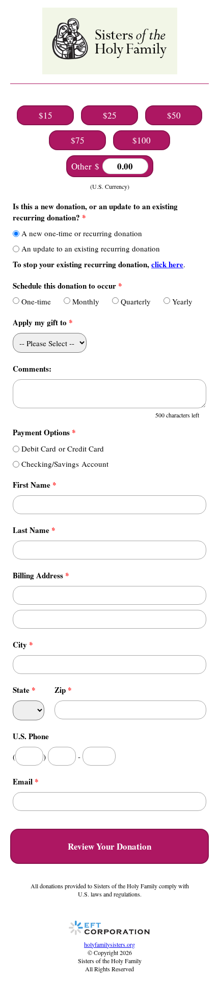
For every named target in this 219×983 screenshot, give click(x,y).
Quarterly (136, 301)
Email (26, 781)
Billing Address (41, 575)
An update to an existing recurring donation (90, 248)
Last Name (34, 530)
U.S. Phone (31, 736)
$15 (45, 115)
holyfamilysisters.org (109, 944)
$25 (110, 115)
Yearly (182, 301)
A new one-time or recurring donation (81, 233)
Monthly (85, 301)
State (24, 689)
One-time (36, 301)
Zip (63, 689)
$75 (78, 140)
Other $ (86, 166)
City (23, 644)
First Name (35, 484)
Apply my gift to (43, 322)
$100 (141, 140)
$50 (174, 115)
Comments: (32, 368)
